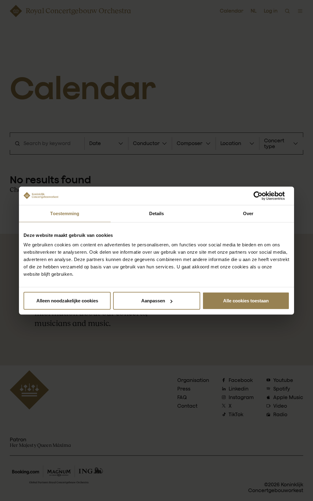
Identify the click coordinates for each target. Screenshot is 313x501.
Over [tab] (248, 213)
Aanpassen (153, 300)
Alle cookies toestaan (246, 300)
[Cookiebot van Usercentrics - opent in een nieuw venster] (262, 195)
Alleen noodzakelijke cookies (67, 300)
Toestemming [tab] (64, 213)
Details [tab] (156, 213)
